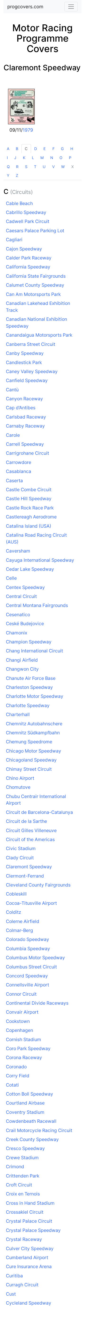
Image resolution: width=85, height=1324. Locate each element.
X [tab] (72, 166)
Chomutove (18, 787)
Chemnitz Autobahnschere (34, 724)
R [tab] (17, 166)
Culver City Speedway (30, 1248)
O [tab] (61, 157)
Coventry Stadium (25, 1112)
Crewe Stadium (22, 1157)
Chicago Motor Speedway (33, 751)
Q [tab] (8, 166)
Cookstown (18, 1021)
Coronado (16, 1067)
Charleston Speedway (29, 687)
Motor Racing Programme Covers (42, 38)
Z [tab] (17, 175)
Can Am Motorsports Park (33, 294)
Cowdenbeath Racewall (31, 1121)
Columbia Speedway (28, 948)
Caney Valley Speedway (32, 371)
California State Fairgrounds (36, 276)
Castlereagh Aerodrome (31, 517)
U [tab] (44, 166)
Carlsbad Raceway (26, 417)
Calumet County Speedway (35, 285)
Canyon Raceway (24, 398)
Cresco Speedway (25, 1148)
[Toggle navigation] (71, 6)
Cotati (12, 1085)
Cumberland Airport (27, 1257)
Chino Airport (20, 778)
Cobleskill (16, 894)
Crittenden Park (22, 1176)
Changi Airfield (22, 660)
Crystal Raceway (24, 1239)
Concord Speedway (27, 976)
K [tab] (24, 157)
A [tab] (8, 148)
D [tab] (35, 148)
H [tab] (71, 148)
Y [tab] (8, 175)
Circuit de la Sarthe (26, 821)
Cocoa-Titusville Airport (31, 903)
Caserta (14, 480)
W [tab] (63, 166)
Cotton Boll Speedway (29, 1094)
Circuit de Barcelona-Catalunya (39, 812)
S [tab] (26, 166)
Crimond (15, 1166)
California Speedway (28, 267)
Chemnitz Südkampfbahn (33, 733)
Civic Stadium (21, 848)
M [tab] (42, 157)
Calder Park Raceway (28, 258)
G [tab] (62, 148)
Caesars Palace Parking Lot (35, 230)
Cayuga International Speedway (40, 560)
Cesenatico (18, 614)
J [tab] (15, 157)
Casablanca (18, 471)
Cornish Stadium (23, 1039)
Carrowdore (18, 462)
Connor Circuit (21, 994)
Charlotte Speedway (28, 705)
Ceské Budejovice (25, 623)
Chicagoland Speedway (31, 760)
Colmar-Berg (19, 930)
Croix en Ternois (23, 1194)
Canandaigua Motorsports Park (39, 335)
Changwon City (22, 669)
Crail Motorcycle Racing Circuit (39, 1130)
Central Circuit (21, 596)
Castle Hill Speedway (28, 498)
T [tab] (35, 166)
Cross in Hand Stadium (30, 1203)
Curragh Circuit (22, 1285)
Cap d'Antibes (20, 407)
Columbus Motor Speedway (35, 957)
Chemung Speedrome (29, 741)
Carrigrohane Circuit (27, 453)
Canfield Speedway (27, 380)
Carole (13, 435)
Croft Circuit (19, 1185)
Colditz (13, 912)
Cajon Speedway (24, 249)
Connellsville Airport (27, 985)
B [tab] (17, 148)
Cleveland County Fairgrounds (38, 885)
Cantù (12, 389)
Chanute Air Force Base (30, 678)
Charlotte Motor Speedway (34, 696)
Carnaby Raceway (25, 426)
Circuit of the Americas (30, 839)
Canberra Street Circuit (30, 344)
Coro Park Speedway (28, 1048)
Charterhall (18, 714)
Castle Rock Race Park (30, 508)
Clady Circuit (20, 857)
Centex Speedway (25, 587)
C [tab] (26, 148)
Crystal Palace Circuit (29, 1221)
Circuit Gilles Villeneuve (31, 830)
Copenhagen (19, 1030)
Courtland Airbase (25, 1103)
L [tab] (33, 157)
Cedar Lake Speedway (30, 569)
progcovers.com (25, 6)
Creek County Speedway (32, 1139)
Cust (11, 1294)
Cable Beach (19, 203)
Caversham (18, 551)
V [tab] (53, 166)
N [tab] (51, 157)
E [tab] (44, 148)
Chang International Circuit (34, 651)
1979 (28, 130)
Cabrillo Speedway (26, 212)
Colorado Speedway (27, 939)
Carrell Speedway (25, 444)
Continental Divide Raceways (37, 1003)
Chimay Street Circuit (29, 769)
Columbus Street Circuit (31, 967)
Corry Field (17, 1076)
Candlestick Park (24, 362)
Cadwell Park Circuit (27, 221)
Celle (11, 578)
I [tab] (7, 157)
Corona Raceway (24, 1057)
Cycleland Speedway (28, 1303)
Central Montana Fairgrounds (37, 605)
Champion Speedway (28, 642)
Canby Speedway (25, 353)
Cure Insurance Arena (29, 1266)
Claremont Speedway (42, 67)
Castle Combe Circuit (28, 489)
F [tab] (53, 148)
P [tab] (70, 157)
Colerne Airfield (22, 921)
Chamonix (16, 633)
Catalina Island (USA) (28, 526)
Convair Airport (22, 1012)
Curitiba (14, 1276)
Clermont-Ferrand (25, 876)
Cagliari (14, 239)
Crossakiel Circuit (24, 1212)
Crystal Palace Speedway (33, 1230)
